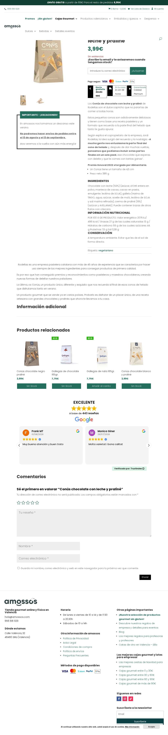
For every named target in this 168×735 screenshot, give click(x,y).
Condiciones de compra (77, 647)
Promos (30, 18)
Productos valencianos (94, 18)
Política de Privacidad (76, 638)
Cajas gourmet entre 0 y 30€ (136, 670)
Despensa (150, 18)
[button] (148, 445)
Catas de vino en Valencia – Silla (138, 644)
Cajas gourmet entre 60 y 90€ (137, 679)
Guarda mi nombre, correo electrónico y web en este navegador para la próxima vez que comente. (80, 568)
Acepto (151, 726)
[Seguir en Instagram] (125, 698)
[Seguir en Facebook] (119, 698)
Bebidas (44, 31)
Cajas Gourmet (64, 18)
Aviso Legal (69, 642)
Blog (121, 632)
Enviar (145, 577)
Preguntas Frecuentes (76, 655)
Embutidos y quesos (126, 18)
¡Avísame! (138, 71)
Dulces (29, 31)
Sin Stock (32, 386)
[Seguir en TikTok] (130, 698)
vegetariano (105, 250)
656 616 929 (13, 8)
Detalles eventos (65, 31)
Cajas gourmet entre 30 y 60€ (137, 675)
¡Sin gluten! (45, 18)
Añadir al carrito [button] (101, 386)
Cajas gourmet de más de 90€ (137, 683)
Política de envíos (73, 651)
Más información (132, 726)
